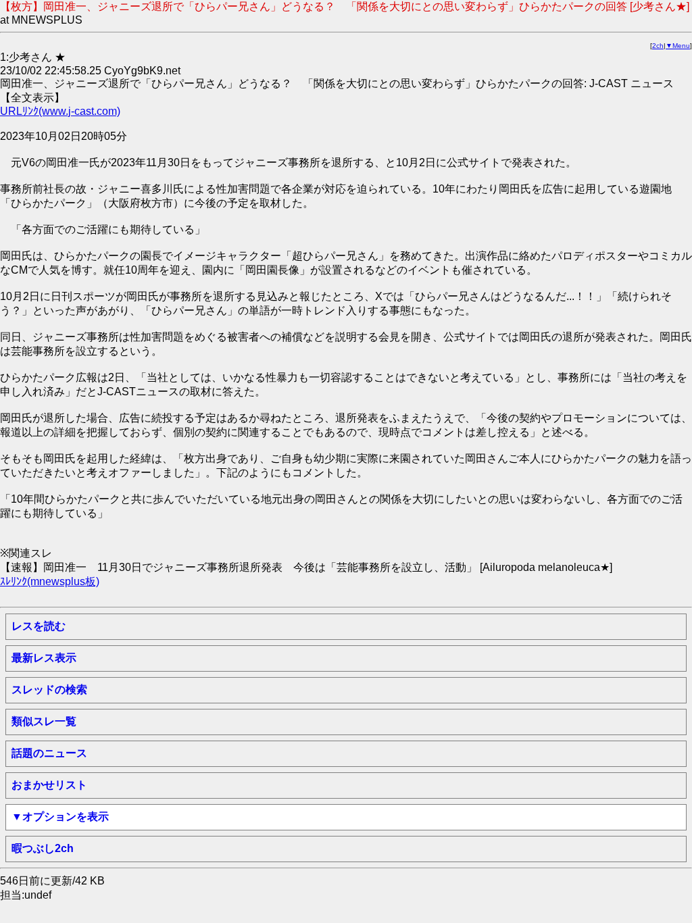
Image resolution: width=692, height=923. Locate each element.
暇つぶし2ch (42, 848)
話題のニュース (49, 753)
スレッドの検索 (49, 689)
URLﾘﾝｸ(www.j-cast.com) (60, 111)
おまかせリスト (49, 785)
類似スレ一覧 (43, 721)
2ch (658, 45)
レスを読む (38, 626)
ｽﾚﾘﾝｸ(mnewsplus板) (49, 581)
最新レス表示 (43, 658)
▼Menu (678, 45)
